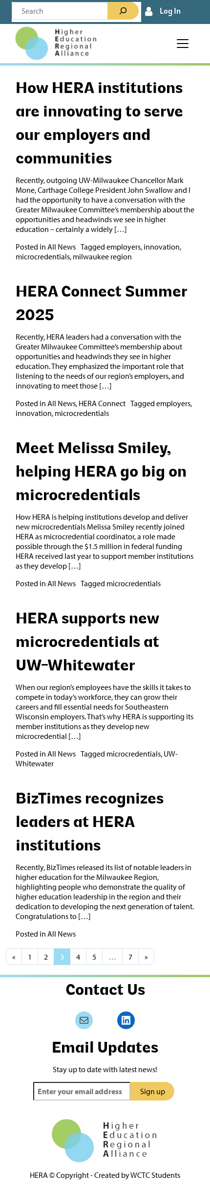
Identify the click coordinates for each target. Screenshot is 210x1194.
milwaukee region (102, 256)
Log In (170, 12)
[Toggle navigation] (182, 43)
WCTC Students (155, 1175)
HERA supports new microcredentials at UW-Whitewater (87, 643)
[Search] (123, 11)
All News (61, 247)
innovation (162, 247)
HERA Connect (102, 403)
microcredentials (43, 256)
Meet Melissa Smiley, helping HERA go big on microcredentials (101, 472)
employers (123, 247)
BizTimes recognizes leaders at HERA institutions (90, 823)
